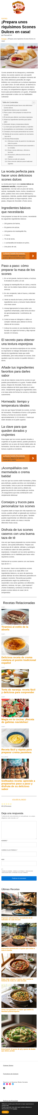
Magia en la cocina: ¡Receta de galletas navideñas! (17, 721)
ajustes (15, 1108)
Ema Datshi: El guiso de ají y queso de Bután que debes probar (18, 1050)
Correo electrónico (9, 850)
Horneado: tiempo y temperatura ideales (16, 124)
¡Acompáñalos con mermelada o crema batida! (18, 129)
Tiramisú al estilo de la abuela (16, 159)
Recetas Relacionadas (12, 138)
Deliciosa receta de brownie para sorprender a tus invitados (21, 147)
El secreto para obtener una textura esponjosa (18, 117)
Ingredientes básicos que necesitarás (15, 110)
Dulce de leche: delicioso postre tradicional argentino (20, 162)
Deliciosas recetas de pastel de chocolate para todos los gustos (21, 142)
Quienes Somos (8, 1065)
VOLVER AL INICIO (19, 799)
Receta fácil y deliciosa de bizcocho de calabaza (19, 156)
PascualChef (4, 757)
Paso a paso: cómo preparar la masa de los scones (17, 114)
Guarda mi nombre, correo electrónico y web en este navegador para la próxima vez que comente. (17, 872)
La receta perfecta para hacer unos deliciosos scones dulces (18, 106)
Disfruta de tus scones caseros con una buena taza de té (19, 135)
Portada (3, 39)
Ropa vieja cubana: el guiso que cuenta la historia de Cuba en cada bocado (17, 980)
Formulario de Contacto (10, 1074)
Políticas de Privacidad (10, 1100)
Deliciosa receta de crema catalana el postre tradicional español (18, 660)
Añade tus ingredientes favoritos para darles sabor (17, 121)
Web (2, 859)
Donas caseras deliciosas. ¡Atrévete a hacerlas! (19, 151)
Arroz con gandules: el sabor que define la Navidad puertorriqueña (17, 1010)
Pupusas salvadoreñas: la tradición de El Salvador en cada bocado (16, 919)
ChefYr (3, 607)
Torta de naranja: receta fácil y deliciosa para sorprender (18, 691)
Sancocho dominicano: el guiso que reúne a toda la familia (18, 949)
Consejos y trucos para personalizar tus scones (18, 131)
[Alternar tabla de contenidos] (33, 102)
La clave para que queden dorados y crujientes (18, 126)
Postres (4, 18)
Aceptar (5, 1112)
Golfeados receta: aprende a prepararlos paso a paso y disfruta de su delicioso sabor (18, 784)
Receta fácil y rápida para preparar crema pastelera (16, 751)
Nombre (4, 840)
